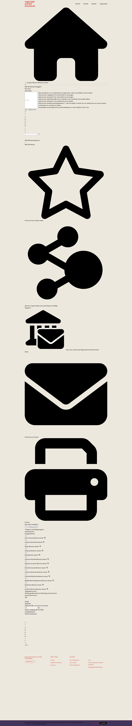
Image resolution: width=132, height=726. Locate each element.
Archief (77, 4)
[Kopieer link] (37, 527)
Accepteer (103, 723)
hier (87, 107)
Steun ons (53, 665)
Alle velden (28, 91)
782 (26, 597)
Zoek (26, 109)
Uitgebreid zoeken (32, 109)
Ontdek (85, 4)
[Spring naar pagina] (39, 134)
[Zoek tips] (38, 100)
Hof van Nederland (74, 660)
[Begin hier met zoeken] (66, 81)
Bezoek (94, 4)
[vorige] (25, 112)
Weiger (95, 723)
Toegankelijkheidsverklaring (95, 667)
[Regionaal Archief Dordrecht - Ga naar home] (37, 4)
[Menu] (25, 142)
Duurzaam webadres (31, 524)
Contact (53, 660)
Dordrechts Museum (74, 665)
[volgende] (25, 132)
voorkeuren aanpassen (40, 723)
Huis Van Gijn (72, 662)
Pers (89, 660)
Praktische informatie (56, 662)
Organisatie (103, 4)
